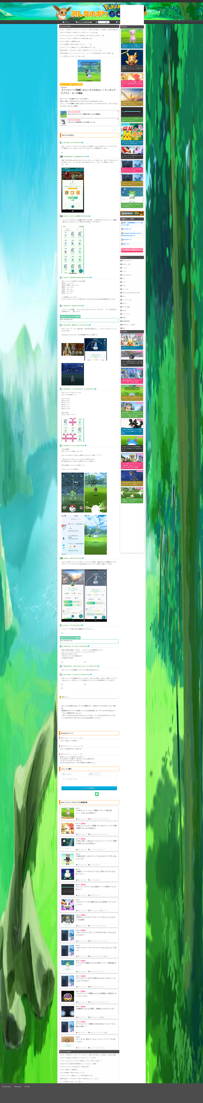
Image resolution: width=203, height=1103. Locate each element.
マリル (102, 956)
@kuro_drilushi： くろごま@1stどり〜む (73, 674)
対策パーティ (104, 910)
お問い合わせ (7, 1086)
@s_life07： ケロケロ (68, 625)
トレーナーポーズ (95, 864)
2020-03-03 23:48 (78, 558)
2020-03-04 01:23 (85, 325)
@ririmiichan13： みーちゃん (70, 445)
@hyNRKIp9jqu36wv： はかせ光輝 (71, 156)
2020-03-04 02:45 (84, 216)
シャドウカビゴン (95, 880)
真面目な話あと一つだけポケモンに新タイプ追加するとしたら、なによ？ (79, 50)
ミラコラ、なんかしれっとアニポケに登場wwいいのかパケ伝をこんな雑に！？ (81, 35)
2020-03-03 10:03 (86, 674)
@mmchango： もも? (68, 142)
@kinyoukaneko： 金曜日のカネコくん (72, 325)
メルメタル (102, 925)
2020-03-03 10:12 (93, 666)
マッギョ (101, 1047)
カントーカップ (104, 819)
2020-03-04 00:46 (90, 389)
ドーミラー (93, 849)
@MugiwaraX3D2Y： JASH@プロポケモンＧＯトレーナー (76, 666)
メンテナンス (104, 941)
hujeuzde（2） (127, 239)
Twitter (28, 1086)
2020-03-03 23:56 (80, 445)
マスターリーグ (94, 925)
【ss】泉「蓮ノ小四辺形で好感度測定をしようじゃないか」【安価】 (78, 1063)
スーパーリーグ (94, 1047)
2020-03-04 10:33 (77, 142)
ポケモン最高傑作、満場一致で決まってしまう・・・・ (75, 44)
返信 (81, 738)
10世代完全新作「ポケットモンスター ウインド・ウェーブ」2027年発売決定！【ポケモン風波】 (86, 53)
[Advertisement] (132, 15)
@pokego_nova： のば (69, 305)
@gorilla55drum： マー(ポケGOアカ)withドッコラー (75, 389)
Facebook (18, 1086)
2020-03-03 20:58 (83, 646)
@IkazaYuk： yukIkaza (69, 558)
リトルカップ (104, 834)
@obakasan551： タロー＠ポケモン (71, 646)
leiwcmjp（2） (127, 229)
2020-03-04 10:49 (77, 625)
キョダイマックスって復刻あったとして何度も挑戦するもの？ (76, 47)
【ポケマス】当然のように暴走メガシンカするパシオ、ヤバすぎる (78, 32)
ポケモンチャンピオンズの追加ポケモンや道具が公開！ (75, 38)
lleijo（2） (126, 244)
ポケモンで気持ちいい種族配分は (69, 41)
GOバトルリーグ (82, 819)
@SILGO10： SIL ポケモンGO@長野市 (72, 216)
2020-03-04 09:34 (83, 156)
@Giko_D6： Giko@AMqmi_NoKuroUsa (73, 277)
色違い (106, 956)
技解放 (102, 1017)
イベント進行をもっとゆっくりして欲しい (71, 56)
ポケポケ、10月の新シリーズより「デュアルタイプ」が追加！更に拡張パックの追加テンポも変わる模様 (88, 29)
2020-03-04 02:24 (86, 277)
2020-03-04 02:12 (78, 305)
